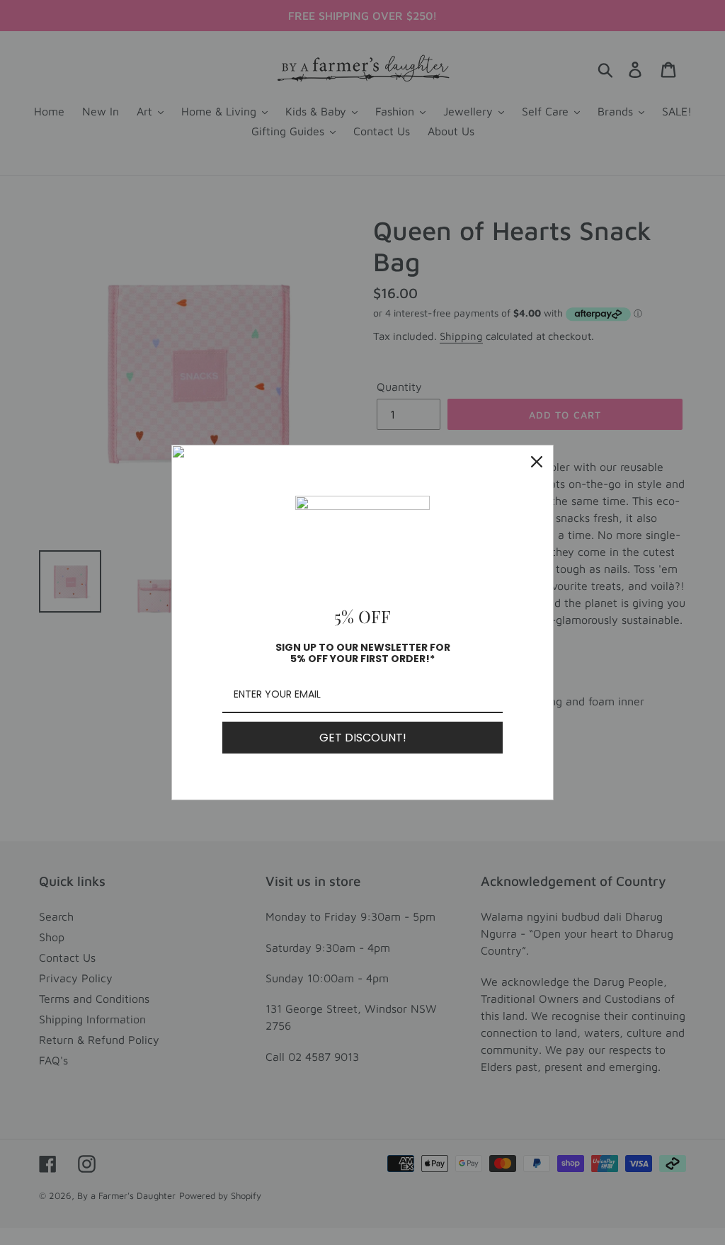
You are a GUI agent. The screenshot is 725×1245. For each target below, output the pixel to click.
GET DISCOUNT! (362, 737)
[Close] (537, 462)
